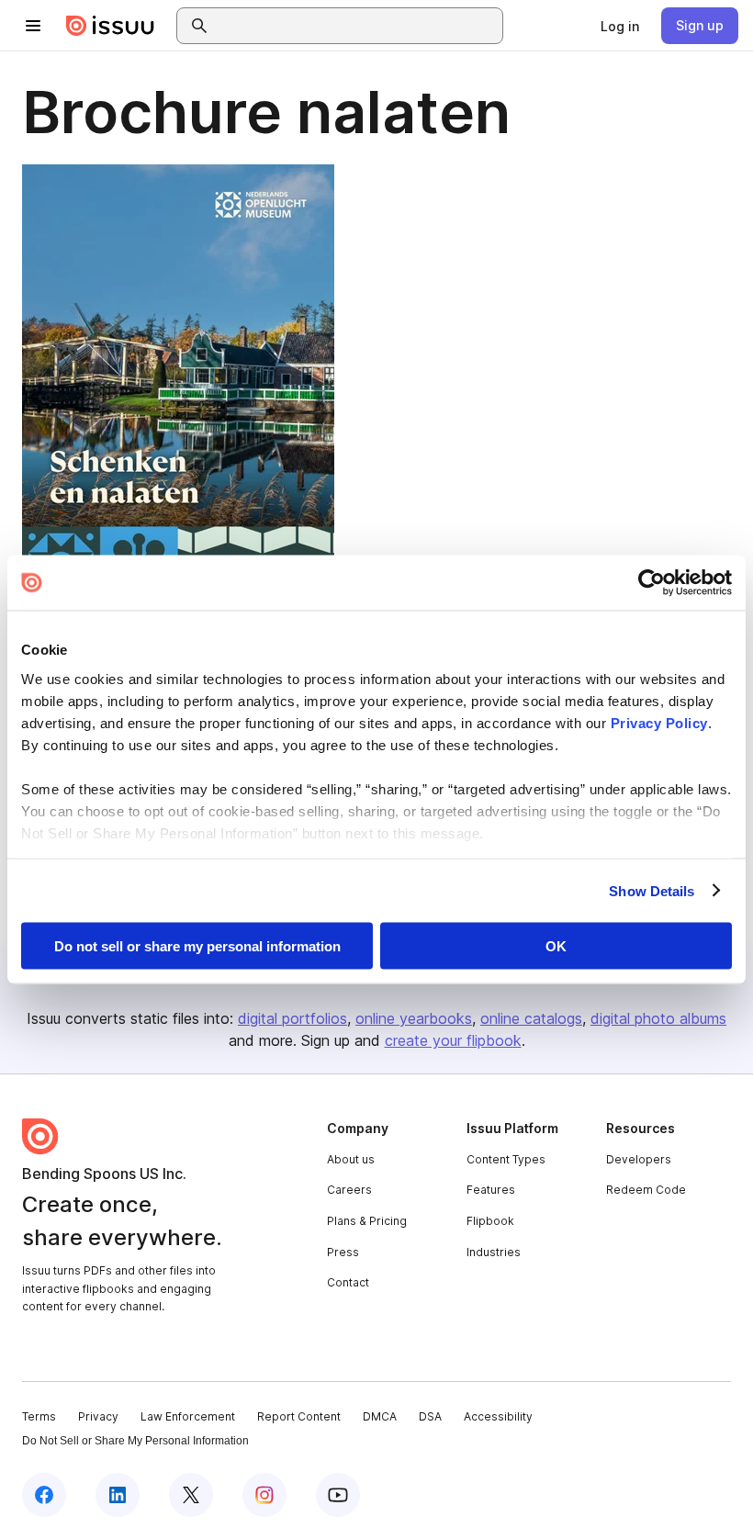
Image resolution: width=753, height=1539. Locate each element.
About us (351, 1159)
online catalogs (531, 1018)
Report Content (299, 1416)
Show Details (651, 890)
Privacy (98, 1416)
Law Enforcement (187, 1416)
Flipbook (490, 1221)
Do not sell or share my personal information (197, 946)
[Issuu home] (110, 26)
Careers (349, 1189)
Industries (493, 1252)
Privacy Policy (659, 722)
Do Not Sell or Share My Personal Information (135, 1440)
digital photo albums (658, 1018)
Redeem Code (646, 1189)
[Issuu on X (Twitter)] (191, 1495)
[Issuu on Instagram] (264, 1495)
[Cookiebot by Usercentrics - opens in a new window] (651, 583)
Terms (39, 1416)
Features (490, 1189)
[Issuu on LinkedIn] (118, 1495)
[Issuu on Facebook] (44, 1495)
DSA (430, 1416)
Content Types (505, 1159)
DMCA (380, 1416)
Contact (348, 1282)
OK (556, 946)
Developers (638, 1159)
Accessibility (498, 1416)
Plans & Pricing (367, 1221)
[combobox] (356, 25)
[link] (620, 25)
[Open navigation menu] (33, 25)
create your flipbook (453, 1040)
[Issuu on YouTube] (338, 1495)
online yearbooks (413, 1018)
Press (343, 1252)
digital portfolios (292, 1018)
